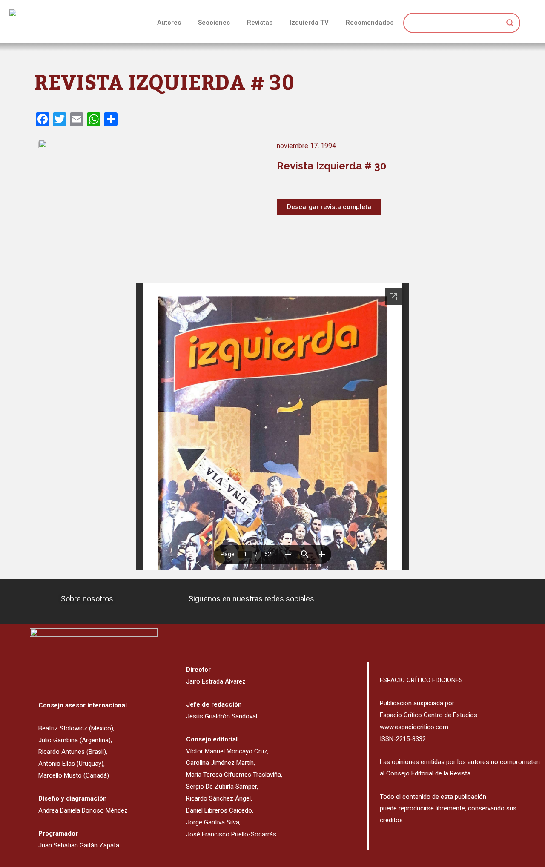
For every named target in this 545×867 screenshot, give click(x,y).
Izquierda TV (309, 22)
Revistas (259, 22)
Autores (169, 22)
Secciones (214, 22)
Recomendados (369, 22)
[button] (329, 207)
